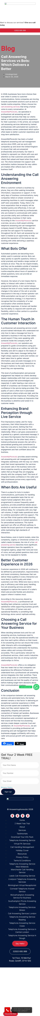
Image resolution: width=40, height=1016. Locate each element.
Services (7, 985)
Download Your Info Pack (15, 998)
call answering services (10, 107)
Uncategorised (11, 74)
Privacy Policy (6, 787)
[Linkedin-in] (23, 816)
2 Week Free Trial (11, 990)
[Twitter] (17, 816)
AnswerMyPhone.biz (9, 112)
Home (6, 977)
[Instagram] (28, 816)
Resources (8, 1003)
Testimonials (9, 994)
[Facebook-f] (12, 816)
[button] (36, 687)
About (6, 981)
